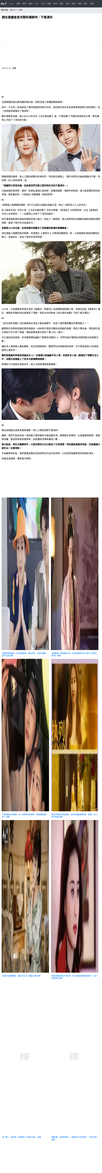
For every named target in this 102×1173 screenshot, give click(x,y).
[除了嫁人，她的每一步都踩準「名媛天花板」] (25, 1134)
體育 (30, 4)
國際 (18, 4)
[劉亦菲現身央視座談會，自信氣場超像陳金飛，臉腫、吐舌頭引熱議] (74, 811)
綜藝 (67, 4)
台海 (43, 4)
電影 (61, 4)
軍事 (24, 4)
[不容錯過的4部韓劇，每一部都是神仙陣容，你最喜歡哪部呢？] (25, 811)
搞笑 (92, 4)
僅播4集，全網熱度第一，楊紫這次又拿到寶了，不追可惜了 (74, 1137)
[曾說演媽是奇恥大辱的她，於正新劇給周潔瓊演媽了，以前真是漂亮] (74, 973)
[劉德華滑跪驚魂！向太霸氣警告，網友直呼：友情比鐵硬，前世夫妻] (25, 650)
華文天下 (13, 10)
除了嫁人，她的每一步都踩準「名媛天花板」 (19, 1137)
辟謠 (73, 4)
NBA (37, 4)
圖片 (86, 4)
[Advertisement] (51, 479)
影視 (55, 4)
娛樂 (49, 4)
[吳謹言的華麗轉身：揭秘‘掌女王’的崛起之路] (25, 973)
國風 (80, 4)
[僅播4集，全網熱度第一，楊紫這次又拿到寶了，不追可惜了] (74, 1134)
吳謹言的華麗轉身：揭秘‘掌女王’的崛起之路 (19, 976)
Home (11, 4)
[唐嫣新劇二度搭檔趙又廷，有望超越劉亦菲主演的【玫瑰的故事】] (74, 650)
